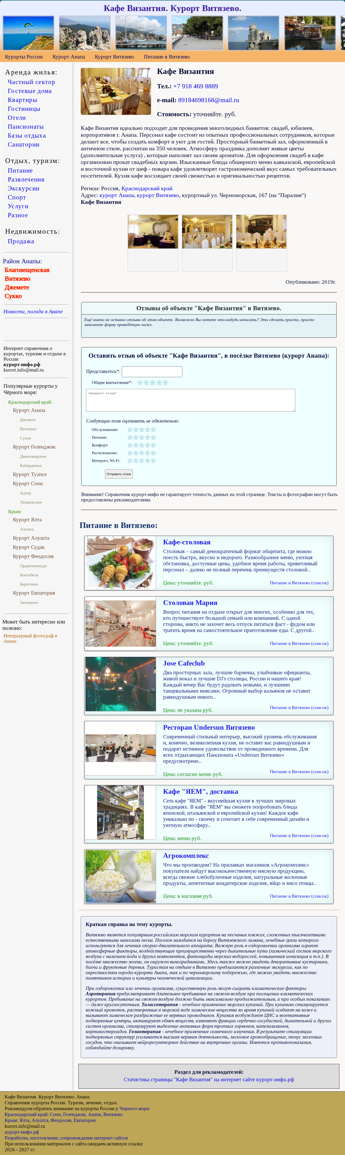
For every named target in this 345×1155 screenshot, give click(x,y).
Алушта (40, 1120)
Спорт (17, 197)
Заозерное (29, 602)
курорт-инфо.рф (22, 1132)
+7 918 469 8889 (195, 86)
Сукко (13, 295)
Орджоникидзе (33, 565)
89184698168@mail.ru (208, 100)
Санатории (23, 144)
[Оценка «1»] (140, 382)
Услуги (18, 206)
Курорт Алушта (31, 538)
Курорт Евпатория (34, 593)
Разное (18, 215)
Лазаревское (31, 502)
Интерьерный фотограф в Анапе (30, 638)
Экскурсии (23, 188)
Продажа (21, 241)
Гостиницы (24, 108)
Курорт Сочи (28, 483)
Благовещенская (27, 269)
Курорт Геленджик (34, 447)
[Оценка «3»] (153, 382)
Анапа (94, 1114)
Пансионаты (26, 126)
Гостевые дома (30, 90)
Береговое (29, 584)
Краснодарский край (146, 188)
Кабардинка (31, 465)
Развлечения (26, 179)
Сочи (55, 1114)
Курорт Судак (29, 547)
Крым (11, 1120)
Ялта (24, 1120)
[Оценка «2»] (146, 382)
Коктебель (29, 575)
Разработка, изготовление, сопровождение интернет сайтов (66, 1138)
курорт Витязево (158, 195)
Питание (20, 170)
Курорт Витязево (114, 57)
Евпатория (85, 1120)
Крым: (15, 511)
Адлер (25, 493)
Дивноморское (33, 456)
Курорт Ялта (27, 519)
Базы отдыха (27, 135)
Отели (17, 117)
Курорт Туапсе (30, 474)
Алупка (27, 529)
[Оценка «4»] (159, 382)
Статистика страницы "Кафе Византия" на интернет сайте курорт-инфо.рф (209, 1079)
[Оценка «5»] (165, 382)
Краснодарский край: (30, 402)
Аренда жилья (30, 71)
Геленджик (74, 1114)
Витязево (17, 278)
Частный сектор (31, 82)
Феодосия (60, 1120)
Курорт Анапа (69, 57)
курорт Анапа (117, 195)
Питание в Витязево (167, 57)
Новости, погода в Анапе (33, 311)
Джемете (17, 287)
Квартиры (22, 99)
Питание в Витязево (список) (299, 582)
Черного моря (134, 1108)
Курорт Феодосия (33, 556)
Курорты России (24, 57)
